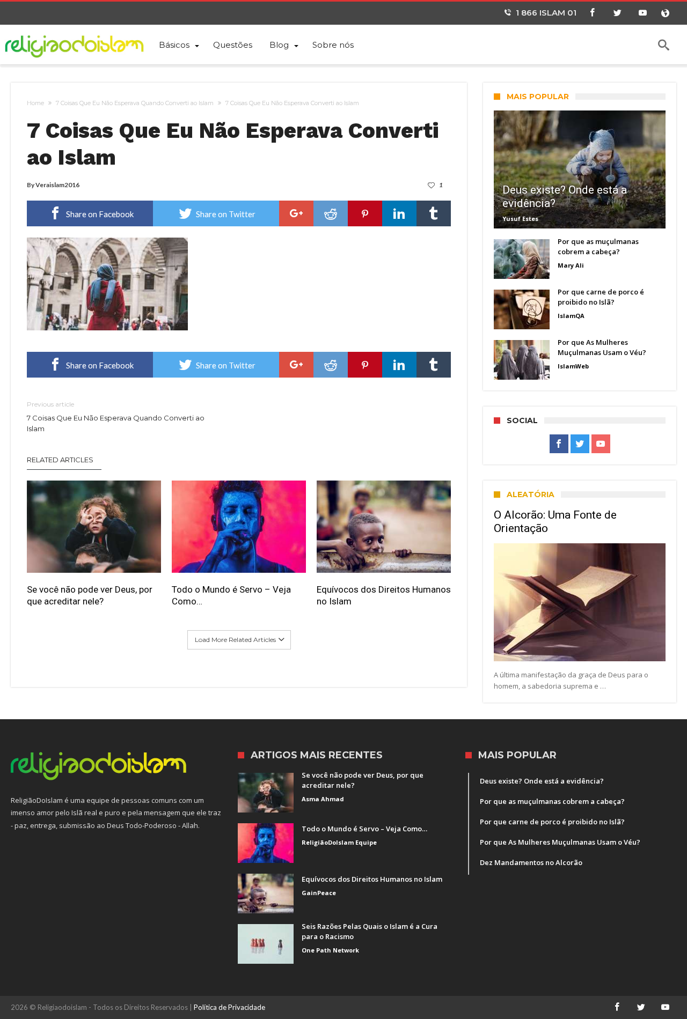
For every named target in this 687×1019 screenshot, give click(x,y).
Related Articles (60, 459)
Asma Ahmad (323, 799)
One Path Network (330, 950)
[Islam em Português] (80, 44)
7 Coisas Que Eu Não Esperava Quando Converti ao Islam (135, 103)
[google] (296, 213)
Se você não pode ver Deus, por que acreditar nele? (89, 595)
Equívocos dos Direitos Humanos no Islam (384, 595)
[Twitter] (617, 13)
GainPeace (319, 893)
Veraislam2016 (57, 185)
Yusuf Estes (520, 219)
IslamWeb (573, 366)
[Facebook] (592, 13)
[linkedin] (399, 213)
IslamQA (571, 316)
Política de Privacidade (229, 1007)
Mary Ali (571, 265)
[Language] (665, 13)
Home (35, 103)
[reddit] (330, 213)
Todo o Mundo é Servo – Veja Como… (231, 595)
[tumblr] (433, 213)
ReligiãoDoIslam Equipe (339, 842)
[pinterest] (365, 213)
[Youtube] (642, 13)
